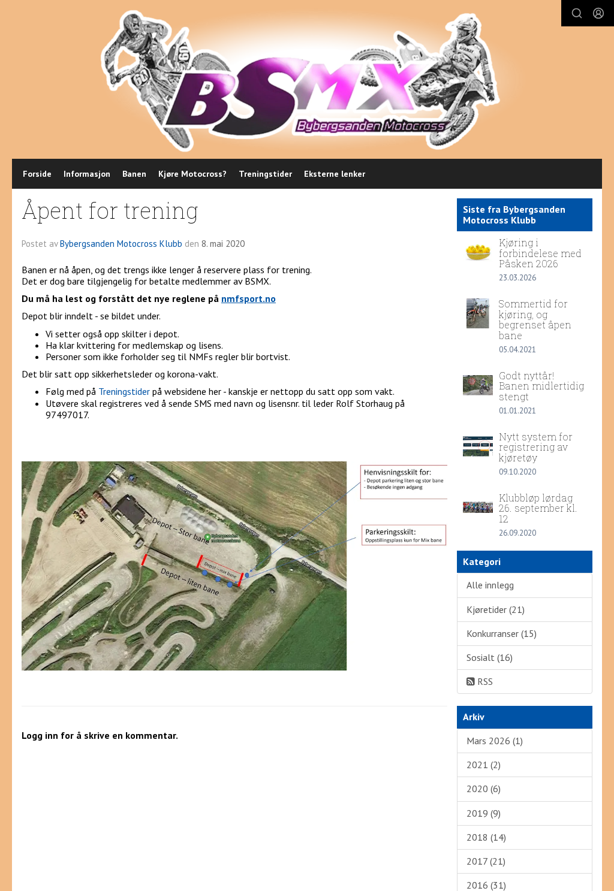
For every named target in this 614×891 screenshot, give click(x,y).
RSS (484, 681)
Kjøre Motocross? (192, 173)
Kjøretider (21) (495, 609)
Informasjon (87, 173)
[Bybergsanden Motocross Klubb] (313, 79)
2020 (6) (483, 789)
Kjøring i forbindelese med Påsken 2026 (540, 253)
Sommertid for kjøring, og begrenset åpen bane (535, 319)
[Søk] (577, 13)
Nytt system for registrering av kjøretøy (536, 447)
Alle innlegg (490, 585)
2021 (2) (483, 765)
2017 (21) (485, 861)
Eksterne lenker (334, 173)
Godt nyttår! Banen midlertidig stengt (541, 386)
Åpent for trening (110, 210)
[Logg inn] (598, 13)
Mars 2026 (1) (494, 741)
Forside (37, 173)
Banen (134, 173)
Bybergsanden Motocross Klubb (121, 243)
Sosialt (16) (489, 657)
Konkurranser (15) (501, 633)
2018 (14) (486, 837)
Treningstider (265, 173)
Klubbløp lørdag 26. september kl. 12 (538, 508)
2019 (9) (483, 813)
